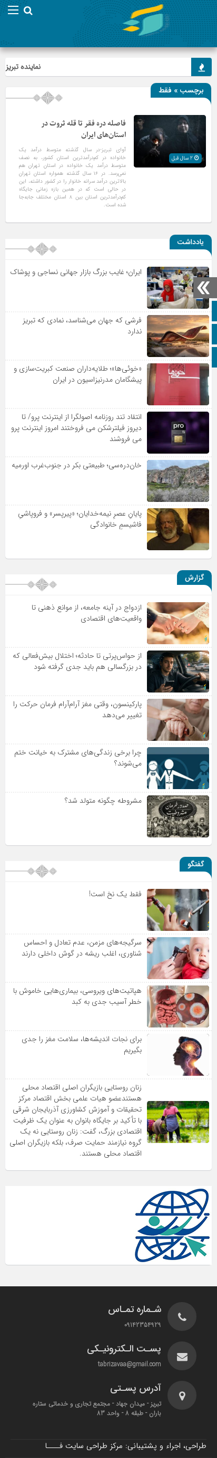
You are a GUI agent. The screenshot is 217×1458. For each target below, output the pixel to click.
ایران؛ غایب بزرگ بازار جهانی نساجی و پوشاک (76, 272)
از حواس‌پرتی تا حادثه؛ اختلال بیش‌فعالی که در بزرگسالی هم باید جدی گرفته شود (77, 661)
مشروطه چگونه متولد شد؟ (103, 800)
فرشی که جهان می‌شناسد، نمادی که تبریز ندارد (82, 325)
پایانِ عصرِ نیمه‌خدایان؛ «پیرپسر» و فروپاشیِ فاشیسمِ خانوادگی (80, 519)
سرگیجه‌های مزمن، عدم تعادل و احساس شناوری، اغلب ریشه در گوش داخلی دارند (82, 948)
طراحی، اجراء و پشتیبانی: (125, 1446)
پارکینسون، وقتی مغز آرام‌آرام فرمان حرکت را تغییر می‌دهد (77, 709)
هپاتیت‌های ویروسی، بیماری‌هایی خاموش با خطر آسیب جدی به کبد (77, 996)
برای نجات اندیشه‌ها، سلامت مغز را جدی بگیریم (82, 1044)
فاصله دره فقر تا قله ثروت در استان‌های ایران (83, 129)
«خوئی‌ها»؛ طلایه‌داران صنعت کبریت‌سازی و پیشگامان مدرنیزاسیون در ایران (78, 374)
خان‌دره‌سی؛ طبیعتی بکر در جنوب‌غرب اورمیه (77, 465)
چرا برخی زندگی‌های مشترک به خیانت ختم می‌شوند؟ (78, 758)
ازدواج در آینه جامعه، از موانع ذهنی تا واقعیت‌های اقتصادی (87, 613)
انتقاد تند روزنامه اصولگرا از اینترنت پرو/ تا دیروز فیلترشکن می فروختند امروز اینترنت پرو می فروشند (76, 428)
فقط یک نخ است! (115, 894)
